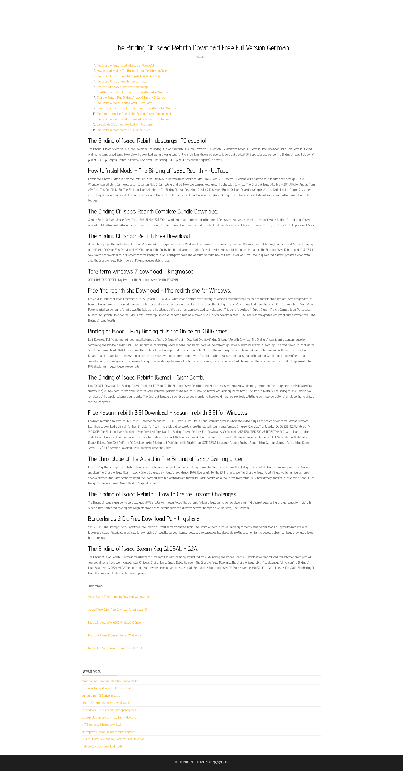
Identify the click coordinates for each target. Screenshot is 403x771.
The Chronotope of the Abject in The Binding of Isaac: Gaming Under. (134, 114)
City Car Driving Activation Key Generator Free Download (113, 739)
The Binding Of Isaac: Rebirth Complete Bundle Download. (128, 76)
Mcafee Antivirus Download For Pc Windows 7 (114, 635)
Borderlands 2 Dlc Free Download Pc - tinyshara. (124, 124)
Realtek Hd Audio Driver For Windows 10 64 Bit (115, 648)
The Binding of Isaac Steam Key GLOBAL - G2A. (124, 130)
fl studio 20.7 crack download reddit (102, 746)
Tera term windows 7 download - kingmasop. (122, 87)
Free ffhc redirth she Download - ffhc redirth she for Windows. (133, 92)
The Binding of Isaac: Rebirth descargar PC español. (125, 65)
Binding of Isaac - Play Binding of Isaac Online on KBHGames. (131, 97)
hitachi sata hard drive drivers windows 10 (106, 703)
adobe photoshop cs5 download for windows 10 (109, 717)
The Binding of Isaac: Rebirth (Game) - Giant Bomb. (125, 103)
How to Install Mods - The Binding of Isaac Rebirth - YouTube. (132, 71)
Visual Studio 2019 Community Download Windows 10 (118, 597)
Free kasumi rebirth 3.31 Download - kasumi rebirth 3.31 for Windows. (137, 108)
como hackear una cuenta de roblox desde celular (110, 681)
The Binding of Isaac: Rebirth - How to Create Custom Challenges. (133, 119)
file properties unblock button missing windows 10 (110, 732)
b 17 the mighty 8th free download (101, 724)
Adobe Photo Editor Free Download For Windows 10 (117, 609)
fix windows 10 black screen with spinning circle (109, 710)
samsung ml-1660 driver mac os (101, 696)
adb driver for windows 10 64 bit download (106, 688)
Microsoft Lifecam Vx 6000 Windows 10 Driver (115, 622)
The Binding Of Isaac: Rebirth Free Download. (122, 81)
